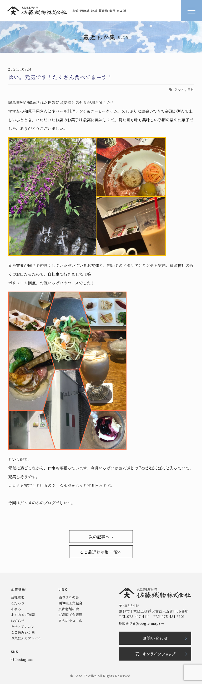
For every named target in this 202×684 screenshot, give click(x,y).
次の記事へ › (101, 536)
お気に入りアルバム (26, 638)
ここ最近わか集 (23, 632)
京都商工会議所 (70, 614)
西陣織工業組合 (70, 603)
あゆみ (16, 608)
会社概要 (17, 597)
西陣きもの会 (68, 597)
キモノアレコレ (22, 626)
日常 (190, 89)
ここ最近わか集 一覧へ (101, 552)
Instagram (23, 659)
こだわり (17, 603)
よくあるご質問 (23, 614)
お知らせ (17, 620)
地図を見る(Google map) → (141, 623)
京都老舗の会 (68, 608)
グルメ (179, 89)
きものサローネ (70, 620)
